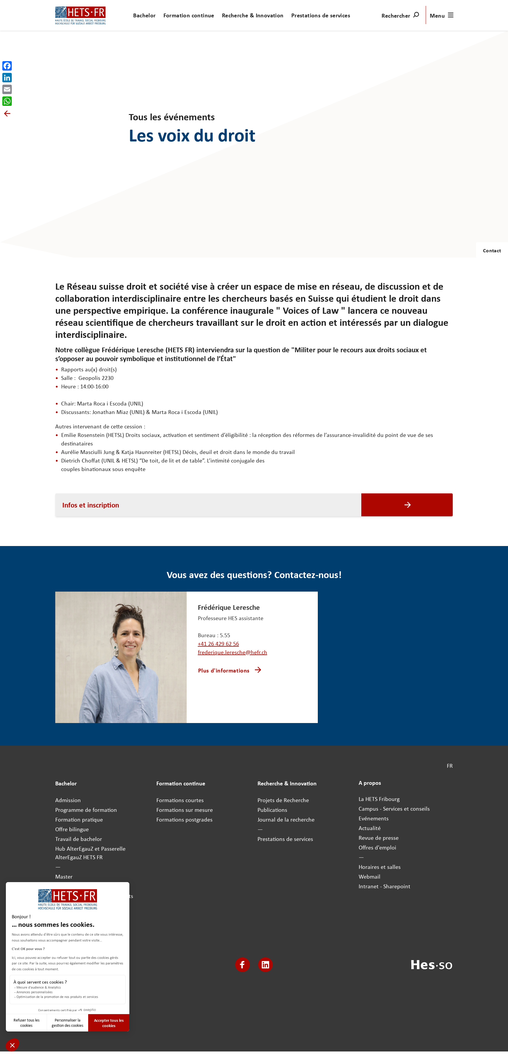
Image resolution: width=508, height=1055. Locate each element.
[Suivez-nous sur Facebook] (242, 964)
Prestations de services (320, 15)
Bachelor (144, 15)
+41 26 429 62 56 (218, 643)
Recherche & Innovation (253, 15)
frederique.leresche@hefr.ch (232, 652)
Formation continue (188, 15)
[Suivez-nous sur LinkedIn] (265, 964)
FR (450, 765)
